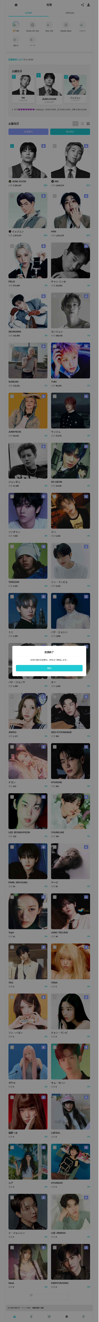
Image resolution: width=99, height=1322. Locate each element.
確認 (49, 668)
